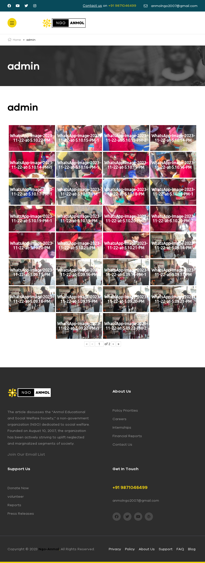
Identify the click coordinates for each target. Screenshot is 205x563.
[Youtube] (18, 6)
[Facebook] (9, 6)
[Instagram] (34, 6)
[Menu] (12, 23)
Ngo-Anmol (49, 549)
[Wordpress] (149, 516)
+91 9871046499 (122, 6)
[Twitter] (26, 6)
